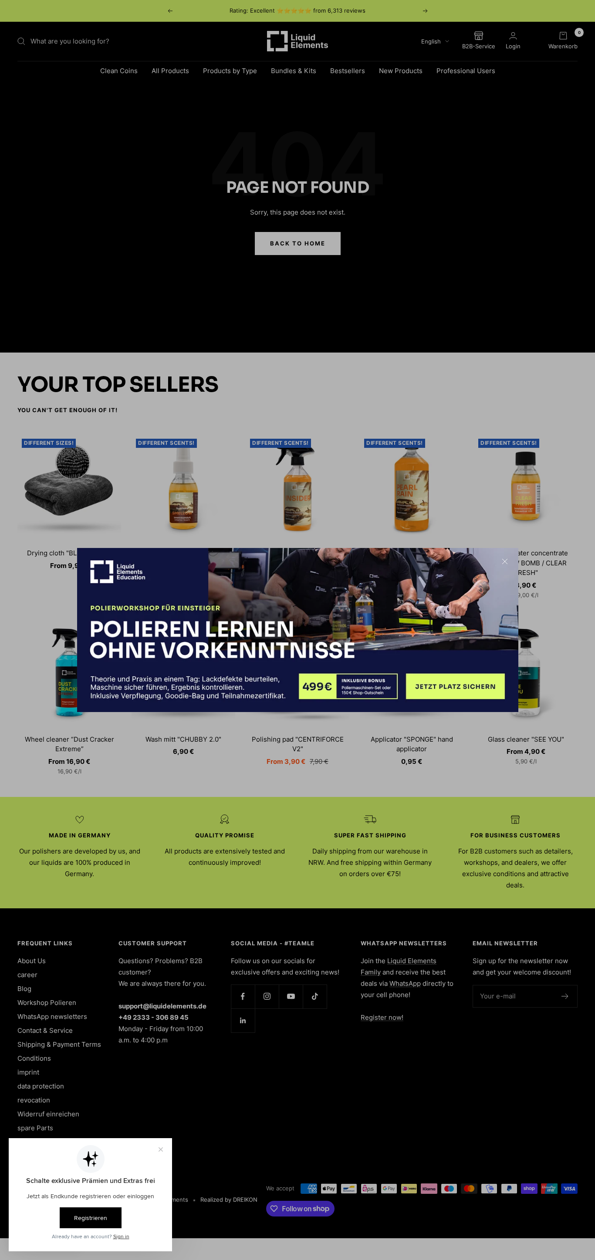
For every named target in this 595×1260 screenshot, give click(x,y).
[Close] (505, 561)
